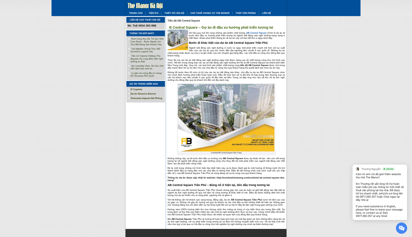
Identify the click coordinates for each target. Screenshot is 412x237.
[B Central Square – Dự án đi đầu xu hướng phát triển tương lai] (178, 50)
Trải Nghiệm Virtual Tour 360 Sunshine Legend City (145, 50)
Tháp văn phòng (246, 13)
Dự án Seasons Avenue (143, 93)
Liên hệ (266, 13)
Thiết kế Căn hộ (174, 13)
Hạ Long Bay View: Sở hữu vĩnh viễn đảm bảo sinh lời (147, 67)
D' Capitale (136, 89)
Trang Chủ (136, 13)
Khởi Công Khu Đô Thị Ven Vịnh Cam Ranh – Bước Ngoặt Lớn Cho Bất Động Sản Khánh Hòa (147, 41)
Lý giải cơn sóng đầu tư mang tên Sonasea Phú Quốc (146, 74)
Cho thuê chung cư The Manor (209, 13)
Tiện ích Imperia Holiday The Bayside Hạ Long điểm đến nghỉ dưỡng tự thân (147, 59)
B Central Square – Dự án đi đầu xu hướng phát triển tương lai (221, 27)
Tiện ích (153, 13)
